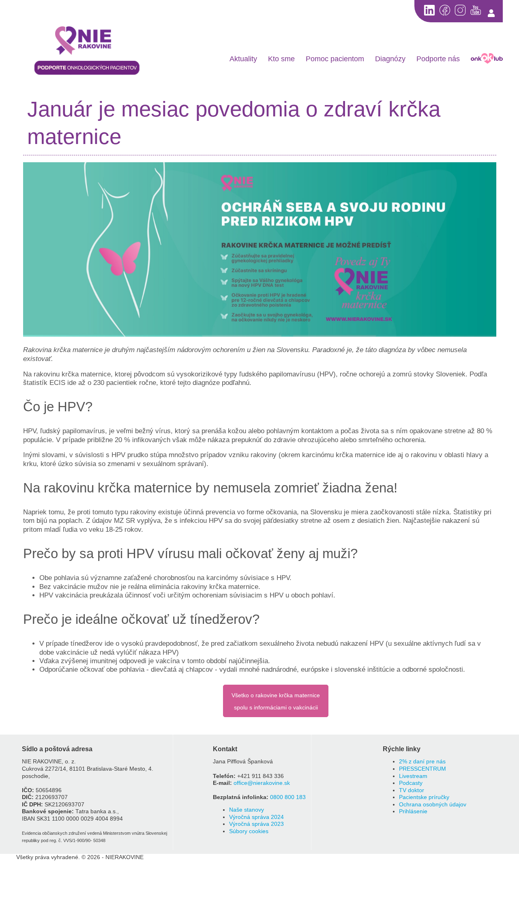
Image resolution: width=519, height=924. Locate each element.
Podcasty (410, 783)
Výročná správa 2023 (256, 824)
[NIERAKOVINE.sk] (87, 41)
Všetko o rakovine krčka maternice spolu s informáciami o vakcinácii (276, 701)
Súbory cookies (248, 831)
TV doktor (411, 790)
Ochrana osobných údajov (432, 805)
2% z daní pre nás (422, 762)
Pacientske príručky (424, 797)
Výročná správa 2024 (256, 817)
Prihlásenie (413, 811)
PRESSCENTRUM (422, 769)
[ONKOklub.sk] (487, 58)
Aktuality (243, 59)
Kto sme (281, 59)
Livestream (413, 776)
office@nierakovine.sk (262, 783)
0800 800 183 (288, 797)
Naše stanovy (246, 810)
